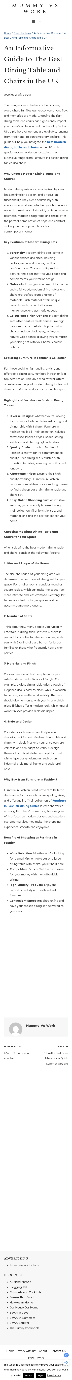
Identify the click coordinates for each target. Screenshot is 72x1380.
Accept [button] (28, 1375)
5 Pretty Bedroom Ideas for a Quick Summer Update (56, 1055)
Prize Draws (36, 1358)
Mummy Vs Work (40, 1026)
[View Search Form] (40, 21)
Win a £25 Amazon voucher (16, 1052)
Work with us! (27, 1351)
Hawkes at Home (21, 1302)
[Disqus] (36, 1115)
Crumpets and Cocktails (25, 1292)
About (43, 1351)
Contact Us (58, 1351)
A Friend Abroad (20, 1282)
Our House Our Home (24, 1307)
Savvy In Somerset (22, 1317)
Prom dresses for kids (24, 1265)
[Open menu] (33, 21)
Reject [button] (41, 1375)
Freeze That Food (21, 1297)
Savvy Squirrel (19, 1323)
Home (10, 1351)
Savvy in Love (19, 1312)
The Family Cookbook (24, 1328)
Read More (54, 1375)
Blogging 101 (18, 1287)
